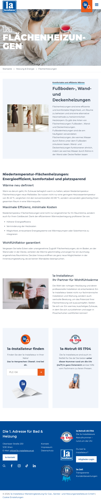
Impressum (46, 447)
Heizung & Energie (25, 69)
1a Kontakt (10, 457)
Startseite (7, 69)
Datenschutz (47, 450)
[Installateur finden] (86, 6)
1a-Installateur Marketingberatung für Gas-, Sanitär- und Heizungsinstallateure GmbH (53, 494)
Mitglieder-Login (86, 459)
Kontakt (45, 443)
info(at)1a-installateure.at (22, 450)
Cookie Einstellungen (13, 497)
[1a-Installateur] (9, 7)
